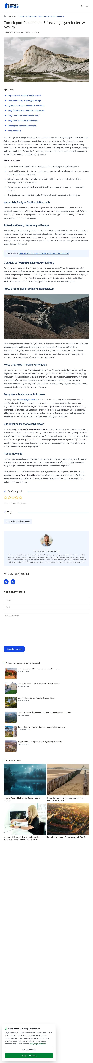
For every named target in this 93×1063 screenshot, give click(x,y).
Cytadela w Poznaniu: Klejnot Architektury (26, 105)
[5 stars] (20, 497)
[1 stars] (5, 497)
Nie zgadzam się (29, 1050)
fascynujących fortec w (27, 400)
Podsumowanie (14, 131)
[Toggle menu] (87, 6)
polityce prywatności (38, 1044)
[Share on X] (13, 581)
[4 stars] (17, 497)
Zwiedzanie (12, 16)
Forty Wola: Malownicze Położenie (22, 121)
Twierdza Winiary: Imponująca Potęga (24, 101)
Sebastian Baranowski (14, 32)
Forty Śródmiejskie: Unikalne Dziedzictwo (26, 110)
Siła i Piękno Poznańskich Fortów (22, 126)
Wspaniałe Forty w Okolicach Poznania (24, 95)
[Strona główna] (5, 16)
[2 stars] (9, 497)
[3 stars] (13, 497)
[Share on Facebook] (6, 581)
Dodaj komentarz (14, 649)
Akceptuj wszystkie (29, 1056)
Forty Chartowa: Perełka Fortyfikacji (23, 116)
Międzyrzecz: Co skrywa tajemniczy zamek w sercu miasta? (44, 253)
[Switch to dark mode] (82, 6)
